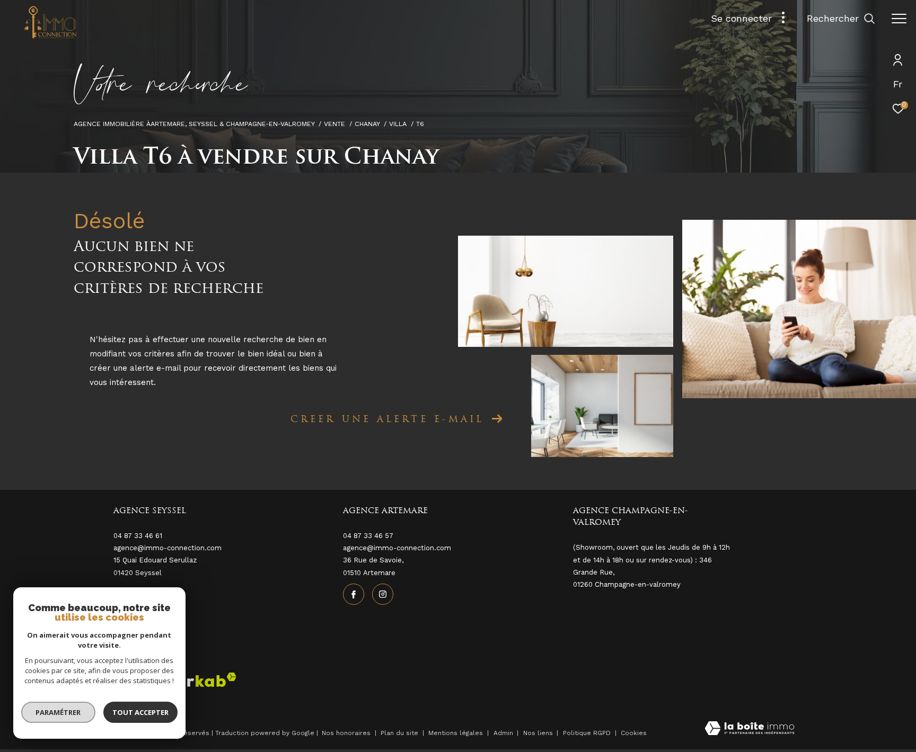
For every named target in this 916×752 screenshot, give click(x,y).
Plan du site (400, 733)
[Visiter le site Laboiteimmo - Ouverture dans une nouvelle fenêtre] (750, 729)
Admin (504, 733)
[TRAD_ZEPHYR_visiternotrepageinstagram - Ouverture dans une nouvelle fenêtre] (382, 594)
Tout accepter (140, 712)
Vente (334, 124)
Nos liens (539, 733)
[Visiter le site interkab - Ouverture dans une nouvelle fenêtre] (195, 680)
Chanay (367, 124)
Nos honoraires (346, 733)
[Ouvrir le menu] (899, 18)
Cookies (634, 733)
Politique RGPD (587, 733)
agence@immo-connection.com (397, 548)
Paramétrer (58, 712)
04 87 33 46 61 (137, 536)
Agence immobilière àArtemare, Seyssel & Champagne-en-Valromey (194, 124)
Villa (398, 124)
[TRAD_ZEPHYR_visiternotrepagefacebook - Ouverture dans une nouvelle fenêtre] (353, 594)
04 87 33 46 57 (368, 536)
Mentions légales (456, 733)
